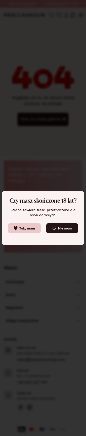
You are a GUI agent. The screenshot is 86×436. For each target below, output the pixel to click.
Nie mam (65, 228)
